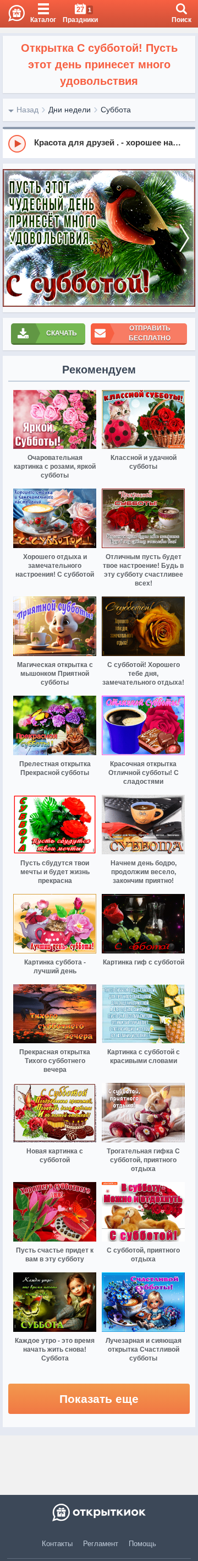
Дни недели (69, 109)
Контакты (57, 1544)
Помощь (142, 1544)
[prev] (14, 238)
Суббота (116, 109)
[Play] (17, 144)
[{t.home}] (99, 1512)
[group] (99, 143)
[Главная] (12, 14)
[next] (184, 238)
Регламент (100, 1544)
